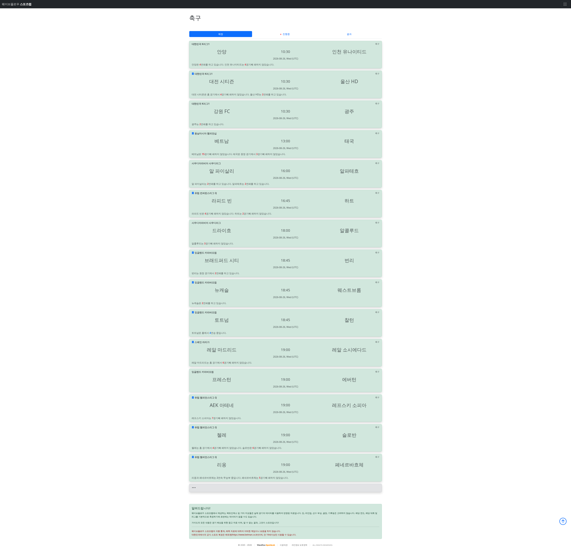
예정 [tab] (220, 34)
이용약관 (283, 545)
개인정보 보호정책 (299, 545)
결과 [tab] (349, 34)
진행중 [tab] (286, 34)
